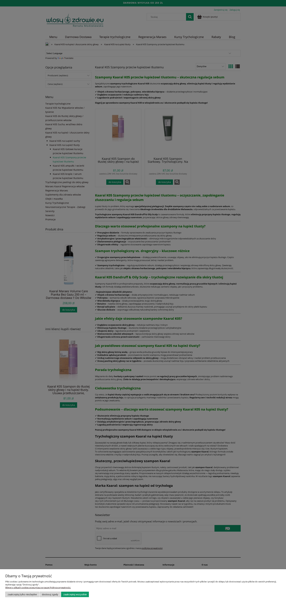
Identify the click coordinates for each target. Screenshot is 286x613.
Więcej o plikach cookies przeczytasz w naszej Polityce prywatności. (38, 587)
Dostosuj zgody (50, 594)
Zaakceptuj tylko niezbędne (22, 594)
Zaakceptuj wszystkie (75, 594)
